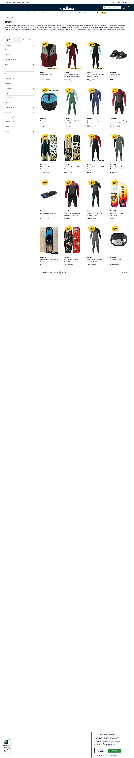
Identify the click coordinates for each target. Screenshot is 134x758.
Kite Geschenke (83, 12)
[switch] (6, 751)
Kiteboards (37, 12)
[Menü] (9, 740)
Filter (10, 40)
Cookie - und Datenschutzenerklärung (107, 755)
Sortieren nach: (17, 39)
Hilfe (114, 2)
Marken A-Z (94, 12)
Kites (29, 12)
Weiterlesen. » (58, 31)
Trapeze (45, 12)
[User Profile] (123, 7)
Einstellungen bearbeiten (100, 750)
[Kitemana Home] (67, 7)
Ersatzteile (73, 12)
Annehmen (114, 750)
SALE (103, 12)
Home (7, 17)
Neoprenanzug (55, 12)
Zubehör (64, 12)
